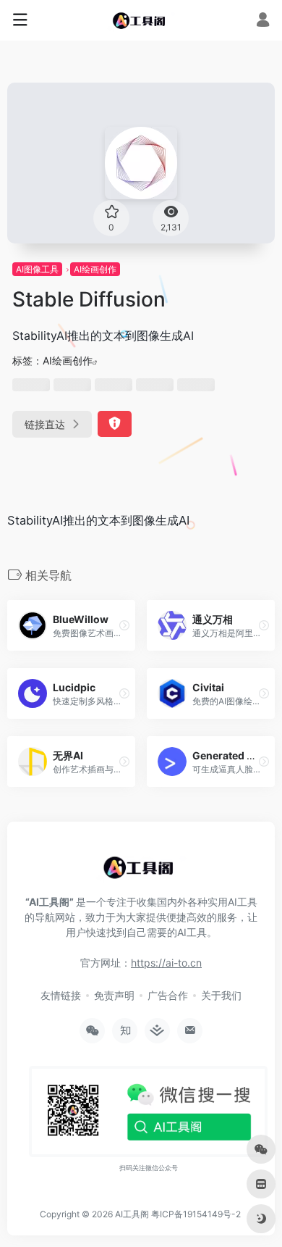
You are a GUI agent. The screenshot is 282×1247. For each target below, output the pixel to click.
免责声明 (114, 995)
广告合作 (168, 995)
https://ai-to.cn (166, 962)
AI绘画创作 (95, 269)
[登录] (262, 21)
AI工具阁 (132, 1214)
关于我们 (221, 995)
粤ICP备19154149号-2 (196, 1214)
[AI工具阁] (141, 20)
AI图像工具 (37, 269)
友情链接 (60, 995)
